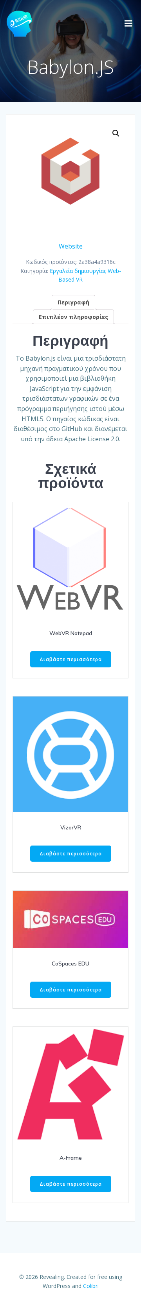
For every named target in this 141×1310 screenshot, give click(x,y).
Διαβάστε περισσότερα (71, 659)
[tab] (73, 302)
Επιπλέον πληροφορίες (73, 317)
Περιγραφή (73, 302)
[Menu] (128, 23)
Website (71, 246)
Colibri (91, 1286)
